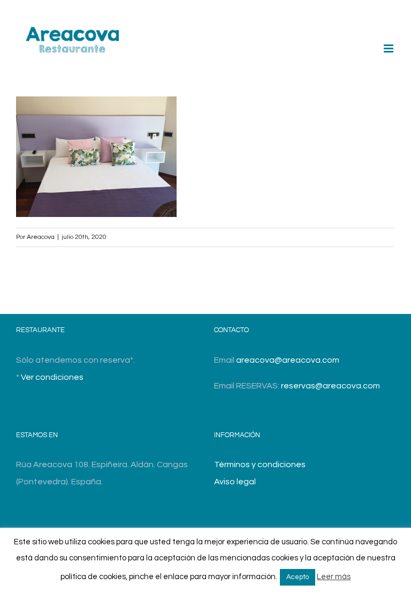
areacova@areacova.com (287, 360)
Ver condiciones (52, 377)
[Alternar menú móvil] (389, 48)
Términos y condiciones (260, 464)
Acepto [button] (297, 577)
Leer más (334, 577)
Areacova (41, 237)
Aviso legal (235, 481)
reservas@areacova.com (330, 385)
